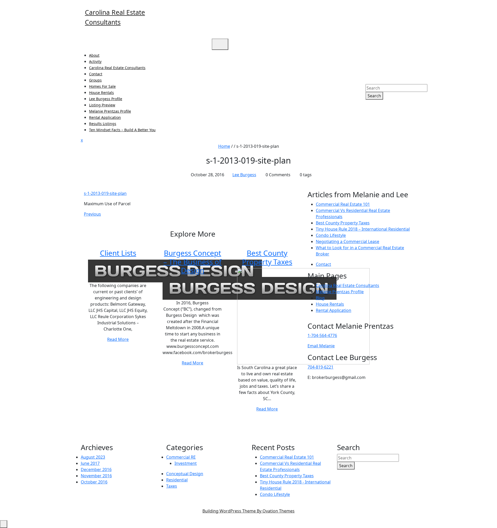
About (94, 55)
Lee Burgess (244, 175)
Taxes (171, 486)
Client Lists (118, 253)
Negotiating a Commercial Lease (347, 241)
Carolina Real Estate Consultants (117, 67)
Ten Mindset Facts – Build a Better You (122, 129)
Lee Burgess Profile (105, 98)
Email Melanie (321, 346)
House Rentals (101, 92)
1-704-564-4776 (322, 335)
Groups (95, 80)
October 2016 (94, 482)
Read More (118, 339)
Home (224, 146)
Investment (185, 463)
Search (374, 96)
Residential (177, 480)
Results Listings (102, 123)
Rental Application (105, 117)
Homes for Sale (102, 86)
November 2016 (96, 476)
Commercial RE (181, 457)
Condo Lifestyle (331, 235)
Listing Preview (102, 104)
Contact (95, 73)
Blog (320, 298)
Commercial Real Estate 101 (343, 204)
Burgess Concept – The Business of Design (192, 261)
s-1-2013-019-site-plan (105, 193)
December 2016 (96, 469)
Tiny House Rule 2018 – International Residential (363, 229)
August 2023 (93, 457)
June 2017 (90, 463)
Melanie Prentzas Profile (110, 111)
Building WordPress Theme (248, 511)
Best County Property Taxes (267, 257)
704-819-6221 (320, 367)
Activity (95, 61)
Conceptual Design (184, 473)
